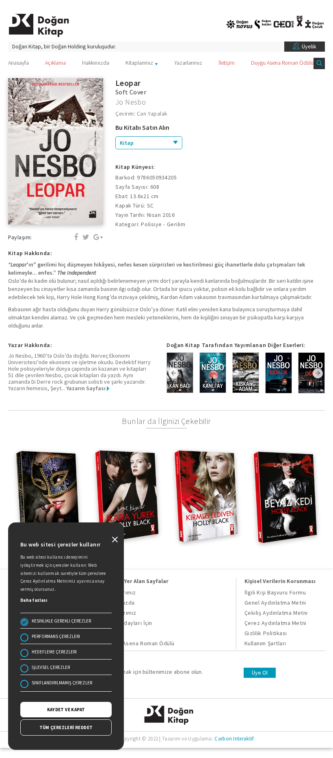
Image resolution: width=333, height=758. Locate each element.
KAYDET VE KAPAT (66, 709)
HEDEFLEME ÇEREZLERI (54, 652)
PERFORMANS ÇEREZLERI (56, 636)
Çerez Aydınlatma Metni (275, 623)
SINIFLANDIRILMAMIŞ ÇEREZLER (62, 683)
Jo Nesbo (130, 102)
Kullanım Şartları (265, 643)
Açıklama (55, 62)
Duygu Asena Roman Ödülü (282, 62)
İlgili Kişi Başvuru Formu (275, 592)
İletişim (226, 62)
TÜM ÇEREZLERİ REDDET (66, 727)
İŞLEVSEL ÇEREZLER (51, 667)
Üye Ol (260, 672)
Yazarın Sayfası (86, 388)
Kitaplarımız (139, 62)
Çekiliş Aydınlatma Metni (276, 612)
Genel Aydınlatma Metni (275, 602)
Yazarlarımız (188, 62)
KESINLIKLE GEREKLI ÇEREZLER (61, 621)
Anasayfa (18, 62)
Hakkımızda (95, 62)
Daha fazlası (34, 600)
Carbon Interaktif (233, 738)
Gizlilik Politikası (265, 633)
